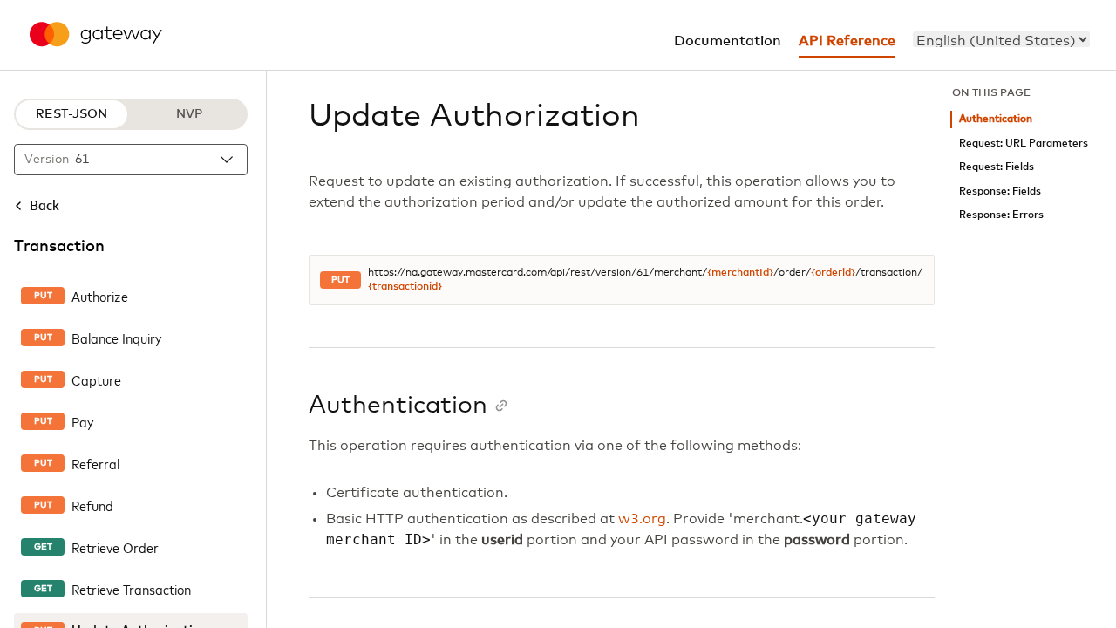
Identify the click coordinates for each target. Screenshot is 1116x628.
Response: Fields (1000, 191)
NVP (189, 114)
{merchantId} (740, 273)
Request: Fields (996, 167)
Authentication (995, 119)
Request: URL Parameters (1023, 143)
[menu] (1001, 39)
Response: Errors (1001, 215)
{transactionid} (405, 287)
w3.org (642, 519)
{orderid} (833, 273)
